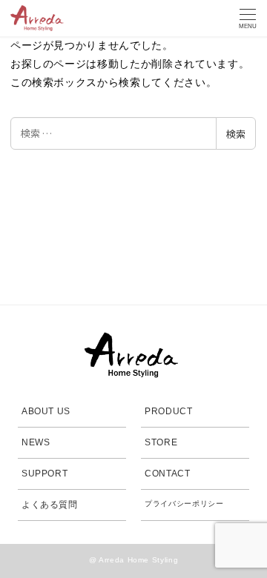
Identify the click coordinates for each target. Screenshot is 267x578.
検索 (235, 134)
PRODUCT (169, 411)
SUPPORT (45, 473)
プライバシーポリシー (184, 503)
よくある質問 (50, 504)
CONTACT (168, 473)
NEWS (36, 442)
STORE (161, 442)
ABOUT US (46, 411)
